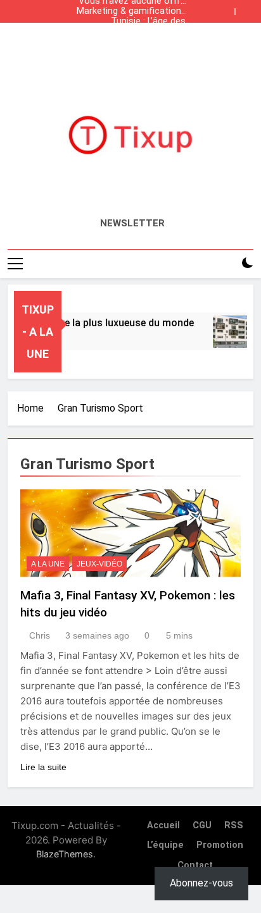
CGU (202, 825)
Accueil (163, 825)
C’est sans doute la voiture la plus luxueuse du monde (130, 32)
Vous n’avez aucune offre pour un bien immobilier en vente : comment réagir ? (131, 42)
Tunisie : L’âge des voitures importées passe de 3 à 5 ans (132, 21)
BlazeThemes (64, 854)
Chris (39, 635)
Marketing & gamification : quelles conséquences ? (131, 11)
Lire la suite (43, 767)
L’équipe (165, 845)
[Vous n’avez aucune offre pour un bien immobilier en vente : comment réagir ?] (233, 332)
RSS (233, 825)
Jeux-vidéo (99, 564)
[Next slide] (247, 8)
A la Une (48, 564)
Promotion (219, 845)
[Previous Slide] (228, 8)
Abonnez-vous (201, 883)
